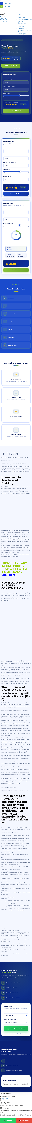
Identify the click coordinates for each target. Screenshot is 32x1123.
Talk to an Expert (9, 65)
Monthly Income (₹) (7, 79)
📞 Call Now (8, 1121)
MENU (2, 14)
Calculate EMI (16, 270)
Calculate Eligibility (16, 193)
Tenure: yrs (6, 93)
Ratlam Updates (22, 34)
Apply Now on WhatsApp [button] (18, 1028)
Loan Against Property (24, 30)
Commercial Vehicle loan (25, 19)
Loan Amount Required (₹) (10, 1019)
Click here (8, 575)
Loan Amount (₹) (7, 208)
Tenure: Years (7, 169)
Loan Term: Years (8, 223)
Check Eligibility (17, 110)
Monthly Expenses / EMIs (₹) (9, 86)
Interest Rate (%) (7, 176)
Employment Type (7, 147)
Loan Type (6, 1012)
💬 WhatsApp (24, 1121)
